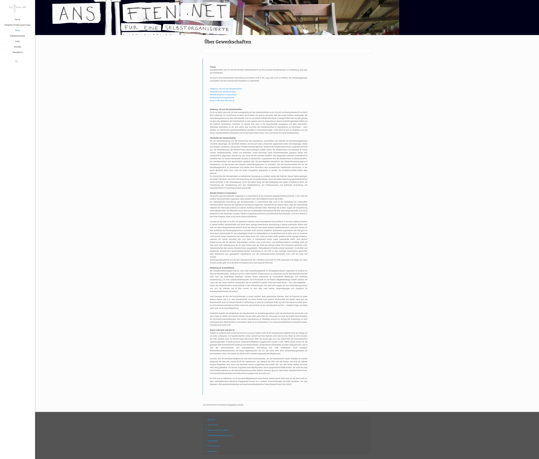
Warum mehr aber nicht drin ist (222, 100)
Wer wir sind (213, 425)
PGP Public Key (214, 446)
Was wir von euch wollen (218, 430)
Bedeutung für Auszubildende (222, 98)
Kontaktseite (213, 441)
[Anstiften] (17, 8)
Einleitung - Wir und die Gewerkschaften (226, 89)
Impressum (212, 451)
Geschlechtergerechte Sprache (220, 435)
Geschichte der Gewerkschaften (223, 92)
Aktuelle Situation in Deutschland (223, 95)
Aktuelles (211, 419)
